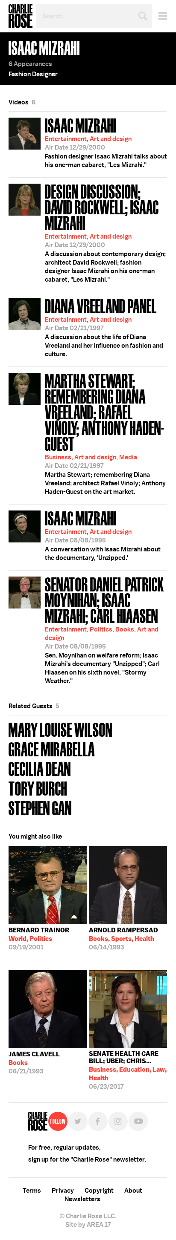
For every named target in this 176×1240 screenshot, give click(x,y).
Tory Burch (38, 788)
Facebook (98, 1121)
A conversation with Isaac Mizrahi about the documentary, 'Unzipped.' (103, 535)
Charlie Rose (20, 16)
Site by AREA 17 (88, 1224)
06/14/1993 (123, 939)
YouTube (138, 1121)
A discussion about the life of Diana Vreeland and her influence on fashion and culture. (104, 326)
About (133, 1190)
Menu (159, 16)
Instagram (118, 1121)
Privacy (63, 1190)
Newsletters (82, 1199)
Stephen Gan (40, 807)
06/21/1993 (34, 1063)
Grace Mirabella (52, 748)
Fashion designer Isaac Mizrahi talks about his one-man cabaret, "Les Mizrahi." (106, 142)
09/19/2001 (39, 939)
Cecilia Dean (40, 768)
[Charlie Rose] (37, 1121)
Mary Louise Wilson (60, 729)
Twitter (78, 1121)
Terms (32, 1190)
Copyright (99, 1190)
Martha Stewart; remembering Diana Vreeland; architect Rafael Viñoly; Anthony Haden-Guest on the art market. (105, 433)
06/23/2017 (128, 1070)
